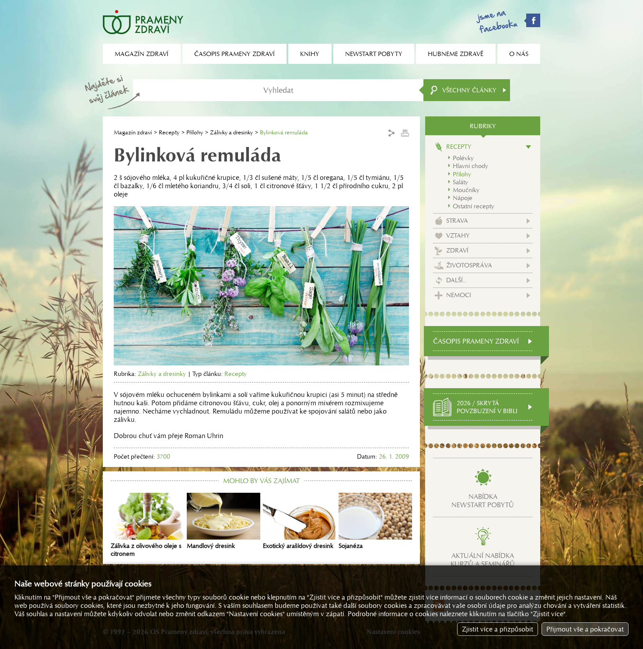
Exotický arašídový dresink (298, 546)
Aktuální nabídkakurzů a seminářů (483, 559)
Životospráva (469, 265)
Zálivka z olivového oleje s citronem (146, 550)
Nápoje (462, 198)
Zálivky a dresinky (231, 132)
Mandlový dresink (211, 546)
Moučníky (466, 190)
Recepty (169, 132)
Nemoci (458, 295)
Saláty (460, 182)
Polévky (463, 158)
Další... (456, 280)
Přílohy (194, 132)
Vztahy (458, 235)
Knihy (309, 54)
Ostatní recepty (473, 206)
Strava (457, 221)
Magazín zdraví (133, 132)
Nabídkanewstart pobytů (482, 500)
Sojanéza (351, 546)
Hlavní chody (470, 166)
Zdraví (457, 250)
